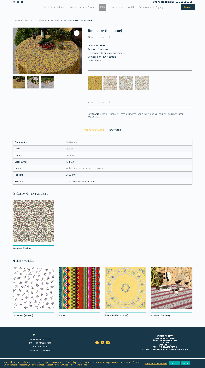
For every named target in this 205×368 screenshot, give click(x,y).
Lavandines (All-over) (23, 315)
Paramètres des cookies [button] (156, 363)
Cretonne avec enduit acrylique (137, 114)
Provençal (93, 117)
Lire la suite (81, 364)
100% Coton (72, 142)
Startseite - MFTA (165, 336)
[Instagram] (22, 2)
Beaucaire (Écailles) (22, 248)
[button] (99, 37)
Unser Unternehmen (54, 7)
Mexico (62, 315)
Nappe (181, 114)
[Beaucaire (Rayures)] (171, 288)
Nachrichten (117, 7)
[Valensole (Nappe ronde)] (125, 288)
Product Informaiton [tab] (94, 130)
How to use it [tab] (115, 130)
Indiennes (172, 114)
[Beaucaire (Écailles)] (33, 221)
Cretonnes (161, 114)
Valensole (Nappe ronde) (116, 315)
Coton (105, 114)
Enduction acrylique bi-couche (80, 168)
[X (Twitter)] (18, 2)
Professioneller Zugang (151, 7)
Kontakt (131, 7)
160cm (69, 148)
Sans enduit (100, 168)
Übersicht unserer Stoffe (82, 7)
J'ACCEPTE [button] (174, 363)
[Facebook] (14, 2)
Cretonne (114, 114)
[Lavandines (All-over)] (33, 288)
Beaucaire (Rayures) (160, 315)
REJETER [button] (185, 363)
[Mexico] (79, 288)
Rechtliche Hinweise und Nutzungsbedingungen (165, 349)
